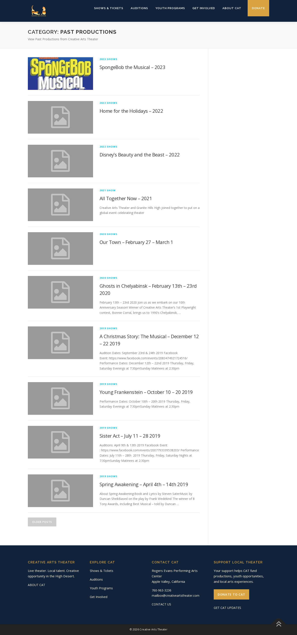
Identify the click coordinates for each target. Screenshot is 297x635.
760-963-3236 (161, 590)
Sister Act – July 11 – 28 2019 (130, 435)
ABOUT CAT (36, 585)
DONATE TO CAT (231, 594)
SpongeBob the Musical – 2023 (132, 67)
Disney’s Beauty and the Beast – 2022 (140, 154)
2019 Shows (108, 328)
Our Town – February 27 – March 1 (136, 242)
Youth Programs (170, 8)
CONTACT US (161, 604)
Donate (258, 8)
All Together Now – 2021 (126, 198)
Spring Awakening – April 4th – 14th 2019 (144, 484)
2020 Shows (108, 234)
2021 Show (108, 190)
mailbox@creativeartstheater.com (175, 595)
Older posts (42, 522)
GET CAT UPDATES (227, 608)
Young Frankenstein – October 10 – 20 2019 (146, 392)
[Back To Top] (278, 624)
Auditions (139, 8)
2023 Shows (108, 59)
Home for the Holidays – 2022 (131, 111)
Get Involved (203, 8)
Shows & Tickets (108, 8)
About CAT (231, 8)
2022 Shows (108, 102)
